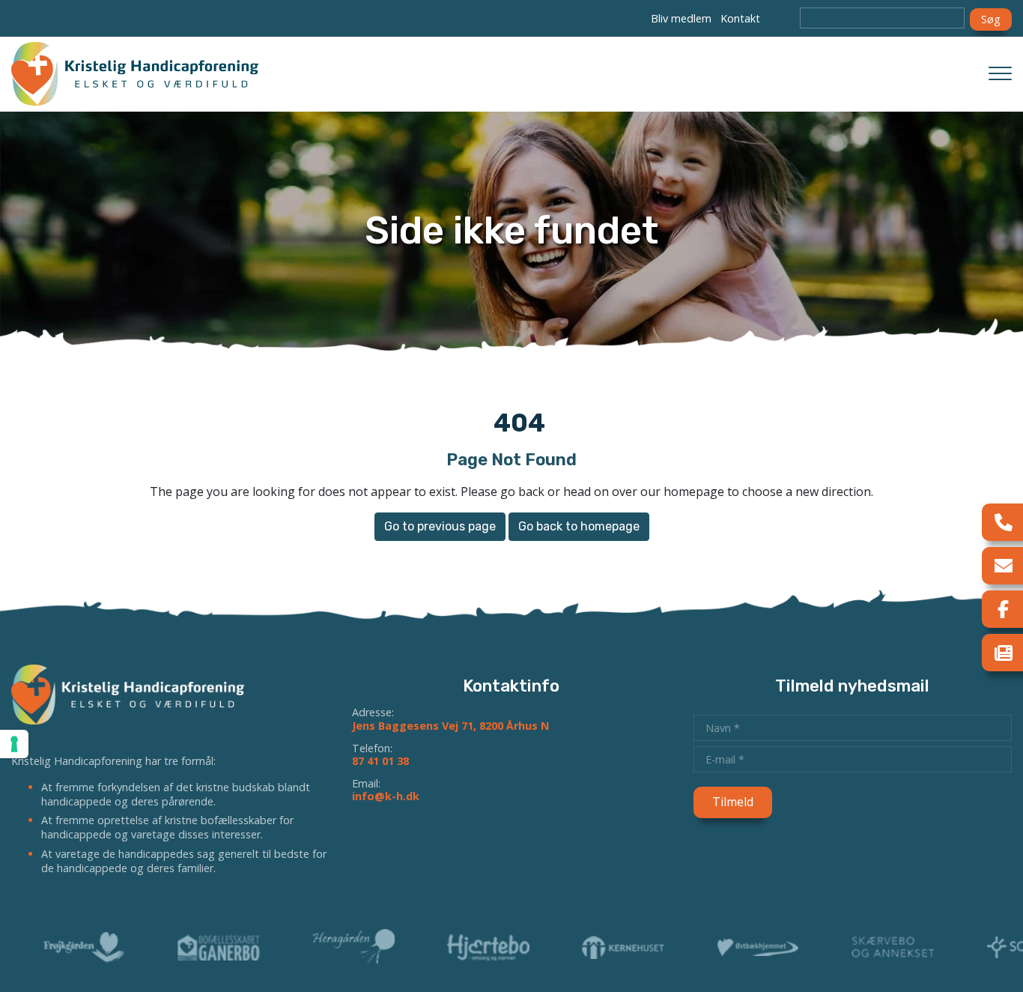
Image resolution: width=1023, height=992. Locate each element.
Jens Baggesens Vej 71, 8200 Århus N (450, 725)
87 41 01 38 (380, 760)
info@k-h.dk (385, 796)
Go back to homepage (579, 526)
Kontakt (740, 18)
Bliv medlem (681, 18)
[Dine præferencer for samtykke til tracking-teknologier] (14, 744)
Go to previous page (440, 526)
